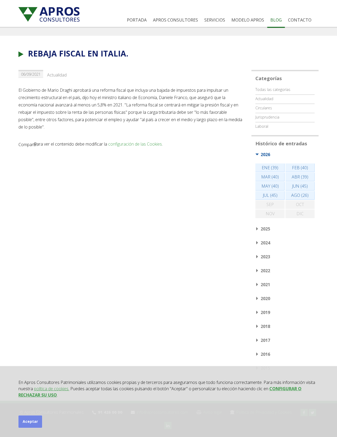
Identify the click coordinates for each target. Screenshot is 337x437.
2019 (265, 312)
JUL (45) (270, 195)
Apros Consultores (175, 20)
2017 (265, 340)
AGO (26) (300, 195)
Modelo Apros (247, 20)
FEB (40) (300, 168)
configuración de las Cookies (135, 144)
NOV (270, 214)
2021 (265, 284)
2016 (265, 354)
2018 (265, 326)
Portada (137, 20)
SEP (270, 204)
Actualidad (57, 75)
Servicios (214, 20)
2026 (265, 154)
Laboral (261, 126)
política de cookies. (51, 389)
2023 (265, 257)
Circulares (263, 107)
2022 (265, 271)
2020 (265, 298)
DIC (300, 214)
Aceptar (30, 421)
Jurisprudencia (267, 117)
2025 (265, 229)
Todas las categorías (272, 89)
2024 (265, 243)
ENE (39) (270, 168)
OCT (300, 204)
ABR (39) (300, 177)
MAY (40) (270, 186)
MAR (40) (270, 177)
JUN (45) (300, 186)
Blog (276, 20)
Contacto (299, 20)
